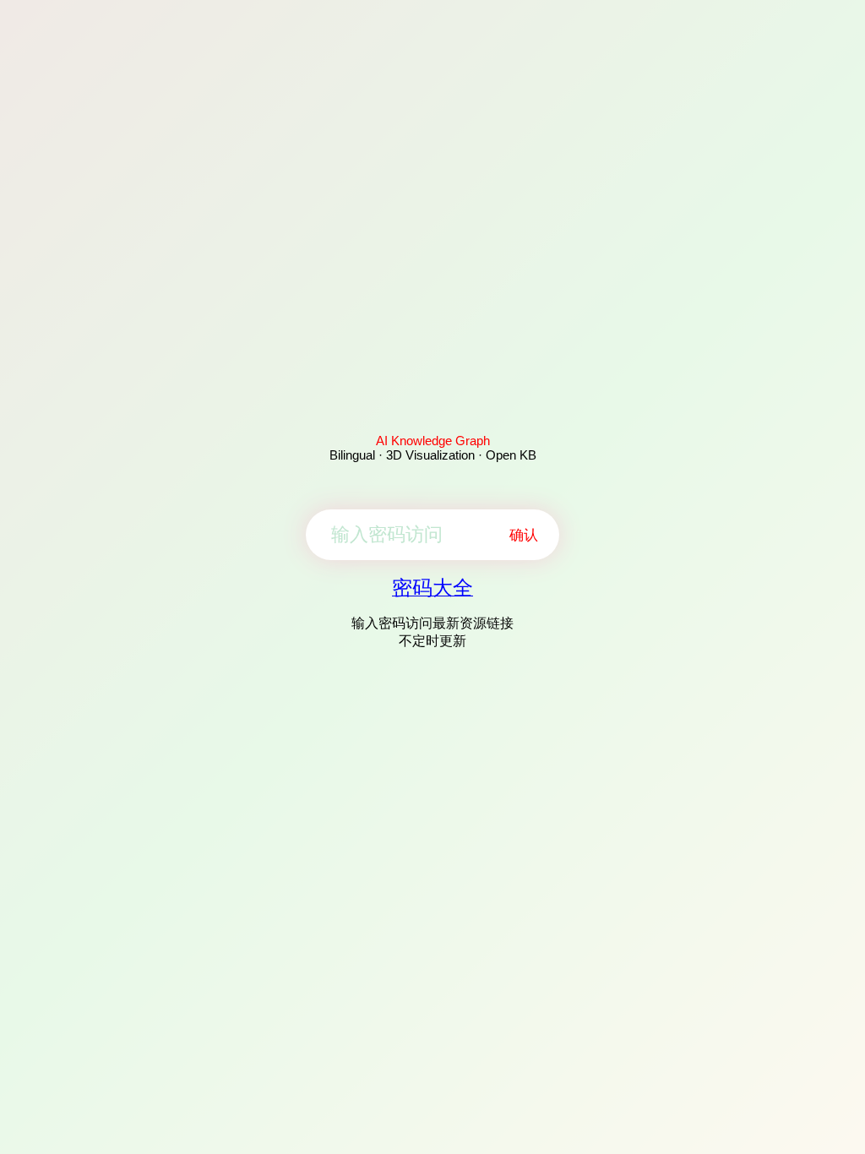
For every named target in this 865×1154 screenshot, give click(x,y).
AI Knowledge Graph (433, 440)
